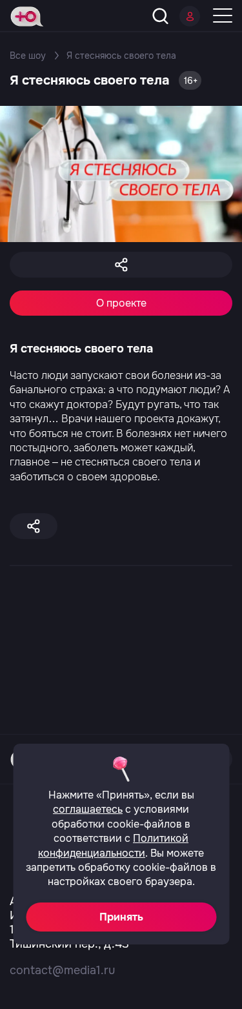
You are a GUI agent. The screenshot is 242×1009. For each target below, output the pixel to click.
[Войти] (189, 16)
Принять (121, 917)
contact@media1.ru (62, 970)
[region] (121, 570)
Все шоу (28, 55)
